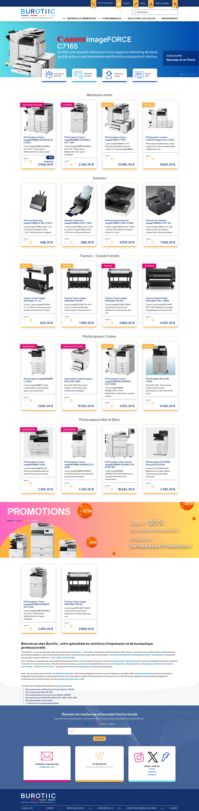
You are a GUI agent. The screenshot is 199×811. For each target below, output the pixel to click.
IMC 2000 (73, 698)
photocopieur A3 (159, 655)
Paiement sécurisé (88, 75)
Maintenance (170, 18)
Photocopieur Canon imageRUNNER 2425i (34, 463)
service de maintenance (145, 673)
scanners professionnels (114, 664)
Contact (50, 808)
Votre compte (162, 3)
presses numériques (153, 664)
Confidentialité (105, 808)
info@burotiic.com (47, 767)
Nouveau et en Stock (181, 60)
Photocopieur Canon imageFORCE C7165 (115, 138)
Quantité (26, 158)
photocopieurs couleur (141, 655)
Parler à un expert (118, 75)
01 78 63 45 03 (105, 3)
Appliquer (134, 12)
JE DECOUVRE (174, 55)
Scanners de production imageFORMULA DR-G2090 (119, 221)
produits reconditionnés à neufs (71, 679)
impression (76, 652)
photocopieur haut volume (41, 700)
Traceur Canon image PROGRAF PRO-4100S (157, 299)
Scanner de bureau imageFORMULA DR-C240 (77, 221)
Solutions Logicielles (141, 18)
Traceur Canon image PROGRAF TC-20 (34, 299)
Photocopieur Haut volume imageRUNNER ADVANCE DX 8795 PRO (120, 465)
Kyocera (65, 658)
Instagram (152, 774)
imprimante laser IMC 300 (41, 692)
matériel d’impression (64, 673)
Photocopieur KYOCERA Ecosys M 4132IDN (158, 463)
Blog (142, 3)
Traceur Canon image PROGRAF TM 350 (75, 299)
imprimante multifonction (120, 655)
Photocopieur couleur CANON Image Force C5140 (160, 138)
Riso (73, 658)
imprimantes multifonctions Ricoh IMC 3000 (47, 698)
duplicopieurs (134, 664)
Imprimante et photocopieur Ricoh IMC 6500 (78, 380)
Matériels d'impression (81, 18)
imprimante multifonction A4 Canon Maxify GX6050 (52, 689)
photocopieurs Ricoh (50, 703)
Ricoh (59, 658)
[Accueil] (38, 14)
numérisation (87, 652)
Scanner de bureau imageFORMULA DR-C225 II (38, 221)
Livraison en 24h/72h (59, 75)
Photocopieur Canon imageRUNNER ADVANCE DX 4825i (79, 465)
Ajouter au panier (30, 161)
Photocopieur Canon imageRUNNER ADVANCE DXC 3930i (118, 381)
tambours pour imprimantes (124, 661)
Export (126, 3)
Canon (53, 658)
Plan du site (27, 808)
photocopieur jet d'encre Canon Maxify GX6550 (50, 695)
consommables (85, 661)
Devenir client (148, 75)
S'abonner (99, 739)
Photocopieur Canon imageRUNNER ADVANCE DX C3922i (38, 140)
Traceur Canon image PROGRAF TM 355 (116, 299)
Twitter (152, 769)
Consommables (111, 18)
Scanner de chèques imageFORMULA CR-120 (158, 221)
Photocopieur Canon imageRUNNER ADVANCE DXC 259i (77, 140)
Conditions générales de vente (141, 808)
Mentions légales (76, 808)
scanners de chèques (76, 667)
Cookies (174, 808)
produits (62, 686)
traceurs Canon (47, 667)
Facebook (152, 772)
